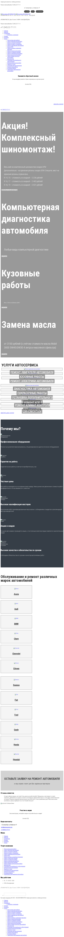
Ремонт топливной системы (14, 52)
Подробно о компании (12, 34)
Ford (16, 715)
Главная (6, 30)
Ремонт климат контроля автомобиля (13, 863)
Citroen (16, 668)
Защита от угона (11, 64)
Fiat (16, 700)
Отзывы (6, 36)
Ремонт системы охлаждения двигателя (13, 857)
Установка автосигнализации (14, 65)
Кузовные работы (11, 68)
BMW (16, 624)
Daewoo (16, 685)
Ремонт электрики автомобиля (14, 53)
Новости (6, 32)
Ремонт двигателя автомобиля (14, 41)
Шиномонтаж (10, 59)
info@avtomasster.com (6, 827)
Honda (16, 744)
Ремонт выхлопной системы (14, 55)
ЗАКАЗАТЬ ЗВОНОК (58, 104)
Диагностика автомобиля (13, 40)
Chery (16, 639)
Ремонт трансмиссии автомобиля (15, 45)
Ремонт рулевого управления (14, 44)
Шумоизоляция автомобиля (14, 63)
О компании (7, 33)
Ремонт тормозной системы (14, 51)
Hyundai (16, 759)
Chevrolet (16, 653)
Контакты (6, 37)
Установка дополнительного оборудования (14, 61)
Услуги (5, 38)
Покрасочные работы (12, 67)
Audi (16, 609)
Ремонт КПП (10, 47)
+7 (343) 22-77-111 (5, 109)
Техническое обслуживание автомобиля (13, 874)
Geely (16, 730)
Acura (16, 594)
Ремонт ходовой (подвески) (14, 42)
